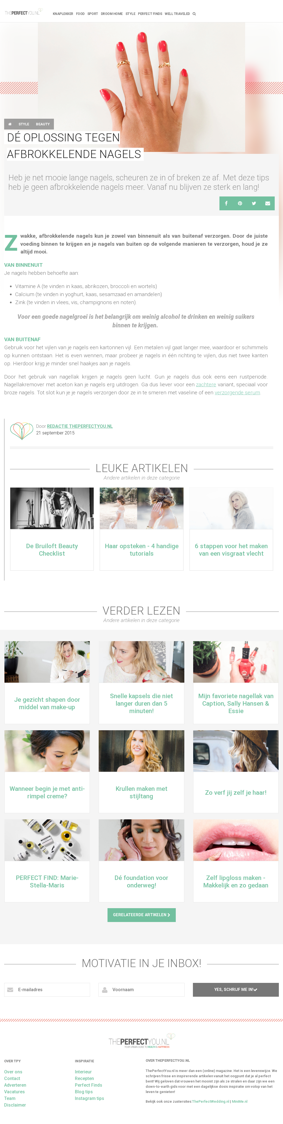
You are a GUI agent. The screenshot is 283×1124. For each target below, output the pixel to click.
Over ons (13, 1071)
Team (9, 1098)
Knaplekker (63, 14)
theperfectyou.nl (23, 11)
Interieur (83, 1071)
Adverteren (15, 1085)
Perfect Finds (150, 14)
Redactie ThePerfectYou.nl (80, 426)
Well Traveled (177, 14)
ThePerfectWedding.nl (210, 1101)
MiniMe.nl (239, 1101)
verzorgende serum (237, 392)
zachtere (206, 384)
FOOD (80, 14)
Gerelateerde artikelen (140, 915)
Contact (12, 1078)
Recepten (84, 1078)
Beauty (43, 124)
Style (130, 14)
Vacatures (14, 1091)
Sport (92, 14)
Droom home (112, 14)
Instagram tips (89, 1098)
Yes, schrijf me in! (233, 989)
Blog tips (84, 1091)
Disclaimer (15, 1105)
